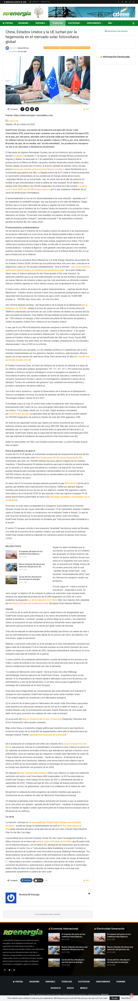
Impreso (83, 988)
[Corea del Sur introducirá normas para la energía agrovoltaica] (11, 580)
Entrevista (56, 988)
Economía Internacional (51, 47)
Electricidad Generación (82, 47)
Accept (115, 998)
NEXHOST (105, 994)
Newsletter (45, 2)
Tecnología (57, 23)
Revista (70, 988)
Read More (126, 998)
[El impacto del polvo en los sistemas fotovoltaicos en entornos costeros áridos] (11, 554)
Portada (9, 23)
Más (110, 23)
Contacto (35, 2)
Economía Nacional (67, 47)
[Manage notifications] (132, 995)
